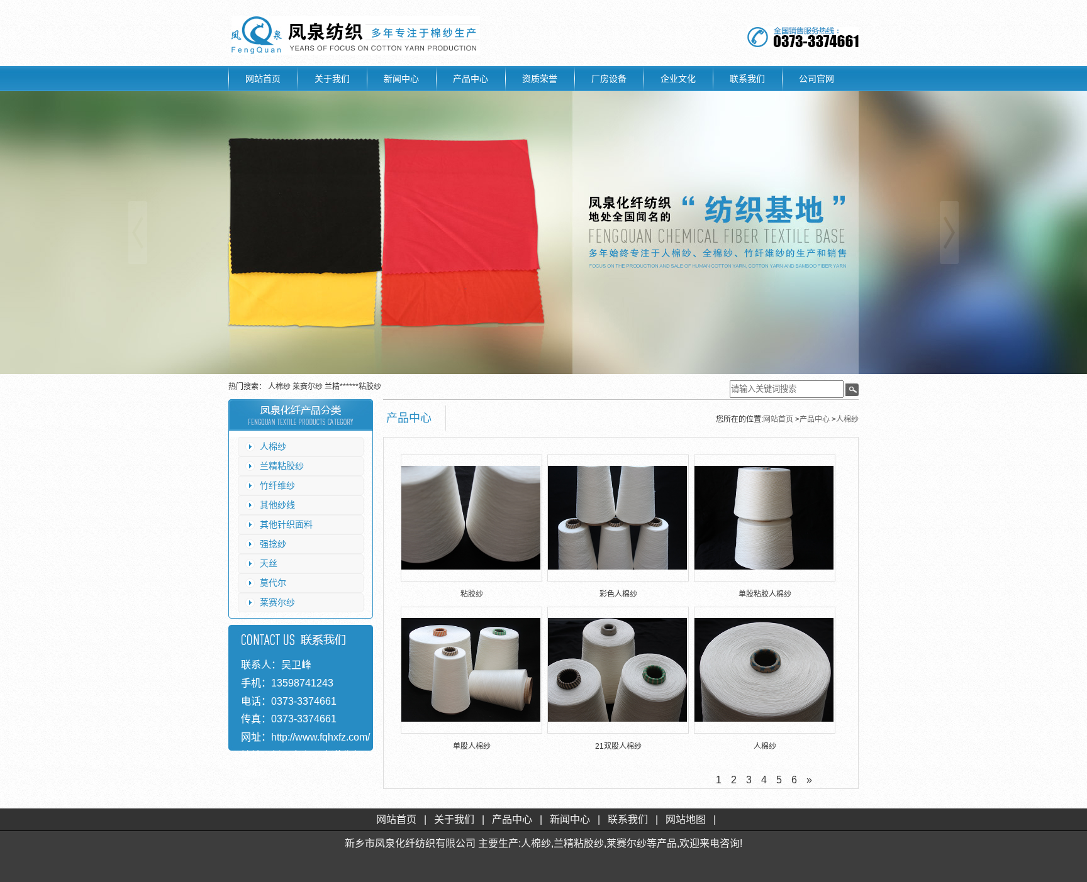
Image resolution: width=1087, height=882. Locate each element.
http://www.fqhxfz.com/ (320, 737)
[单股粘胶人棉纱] (763, 517)
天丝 (268, 563)
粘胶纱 (471, 594)
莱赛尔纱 (309, 386)
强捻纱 (273, 544)
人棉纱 (280, 386)
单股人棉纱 (472, 746)
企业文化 (678, 79)
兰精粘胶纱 (282, 466)
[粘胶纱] (470, 517)
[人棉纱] (763, 669)
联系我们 (747, 79)
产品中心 (470, 79)
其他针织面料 (286, 524)
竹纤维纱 (277, 485)
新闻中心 (401, 79)
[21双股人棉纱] (617, 669)
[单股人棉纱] (470, 669)
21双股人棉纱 (618, 746)
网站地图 (686, 819)
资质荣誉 (539, 79)
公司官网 (816, 79)
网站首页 (263, 79)
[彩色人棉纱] (617, 517)
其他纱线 (277, 505)
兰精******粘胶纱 (353, 386)
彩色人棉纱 (618, 594)
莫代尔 (273, 583)
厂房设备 (609, 79)
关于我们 (332, 79)
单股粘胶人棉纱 (765, 594)
